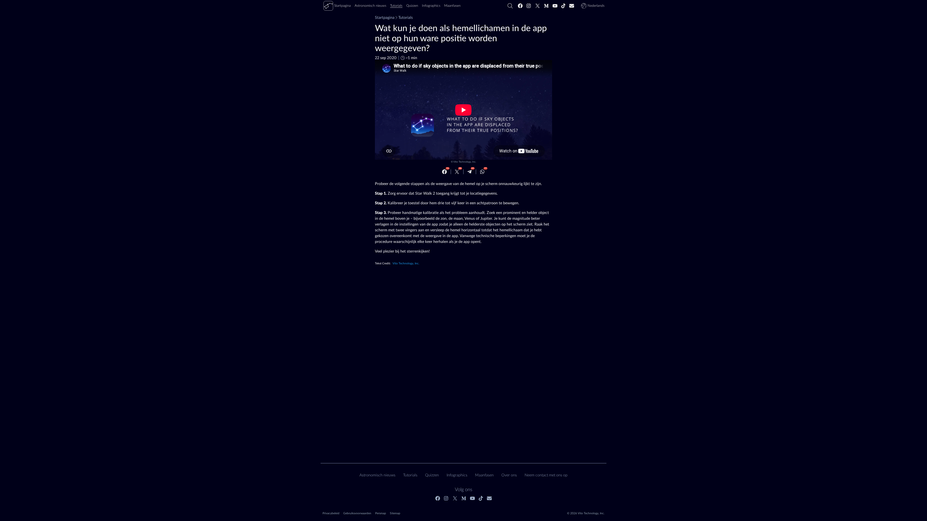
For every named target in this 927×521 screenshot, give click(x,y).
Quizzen (432, 475)
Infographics (457, 475)
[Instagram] (529, 5)
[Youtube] (555, 5)
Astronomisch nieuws (377, 475)
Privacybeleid (331, 513)
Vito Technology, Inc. (464, 162)
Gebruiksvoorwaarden (357, 513)
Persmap (380, 513)
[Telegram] (469, 171)
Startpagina (384, 18)
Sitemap (395, 513)
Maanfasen (484, 475)
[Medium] (546, 5)
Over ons (509, 475)
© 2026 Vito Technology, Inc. (585, 513)
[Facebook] (520, 5)
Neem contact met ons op (546, 475)
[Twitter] (537, 5)
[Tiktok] (563, 5)
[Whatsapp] (482, 171)
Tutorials (405, 18)
